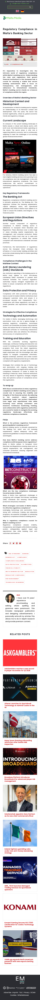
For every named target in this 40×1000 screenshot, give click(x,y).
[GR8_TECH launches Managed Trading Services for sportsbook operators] (20, 871)
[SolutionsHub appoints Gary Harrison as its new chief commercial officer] (20, 799)
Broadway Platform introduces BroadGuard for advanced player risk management (20, 779)
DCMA (32, 992)
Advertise (7, 992)
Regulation (29, 571)
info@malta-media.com (20, 3)
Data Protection (12, 564)
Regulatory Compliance (15, 575)
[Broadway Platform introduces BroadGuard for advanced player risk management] (20, 762)
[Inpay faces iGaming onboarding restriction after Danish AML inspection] (20, 725)
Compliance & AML (17, 64)
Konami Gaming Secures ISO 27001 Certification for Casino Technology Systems (19, 925)
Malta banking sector (14, 571)
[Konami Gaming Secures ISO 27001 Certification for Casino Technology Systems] (20, 907)
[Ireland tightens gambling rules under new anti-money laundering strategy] (20, 834)
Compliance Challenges (15, 561)
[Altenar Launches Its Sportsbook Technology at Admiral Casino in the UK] (20, 688)
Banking (25, 553)
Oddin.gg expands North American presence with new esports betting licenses (19, 961)
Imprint (15, 992)
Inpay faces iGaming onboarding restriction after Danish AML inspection (18, 742)
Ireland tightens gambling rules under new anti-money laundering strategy (19, 851)
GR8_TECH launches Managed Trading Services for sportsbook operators (18, 888)
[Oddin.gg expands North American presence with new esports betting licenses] (20, 944)
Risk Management (12, 579)
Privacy (27, 992)
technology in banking (15, 582)
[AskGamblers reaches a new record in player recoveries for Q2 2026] (20, 653)
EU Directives (26, 564)
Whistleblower (23, 995)
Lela (7, 64)
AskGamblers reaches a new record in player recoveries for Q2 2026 (19, 670)
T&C (21, 992)
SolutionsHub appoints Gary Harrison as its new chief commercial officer (20, 815)
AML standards (14, 553)
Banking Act (10, 557)
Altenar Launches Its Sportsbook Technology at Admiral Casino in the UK (19, 705)
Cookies (13, 995)
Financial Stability (13, 568)
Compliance (22, 557)
